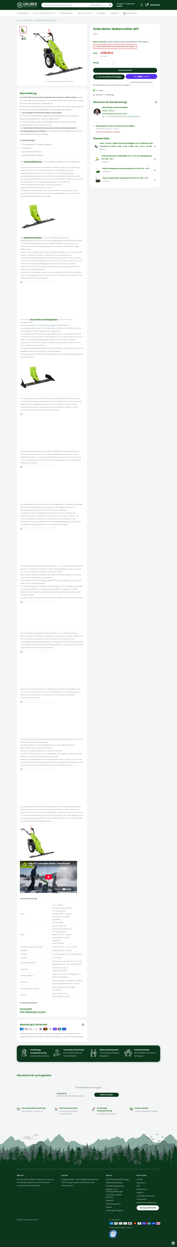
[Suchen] (110, 5)
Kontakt (140, 1179)
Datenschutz (142, 1189)
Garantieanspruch (113, 1204)
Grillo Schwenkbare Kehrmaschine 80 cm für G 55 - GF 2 (126, 168)
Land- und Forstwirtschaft (43, 13)
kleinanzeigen (131, 13)
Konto (119, 6)
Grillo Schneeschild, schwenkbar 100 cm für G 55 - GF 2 (125, 178)
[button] (173, 1243)
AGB (138, 1186)
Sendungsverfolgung (114, 1210)
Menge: (96, 63)
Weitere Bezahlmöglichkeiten (141, 82)
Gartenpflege (22, 13)
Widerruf (140, 1192)
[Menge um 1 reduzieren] (102, 63)
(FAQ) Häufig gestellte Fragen (117, 1179)
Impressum (141, 1182)
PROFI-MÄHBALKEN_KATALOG (33, 1012)
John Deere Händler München (114, 1196)
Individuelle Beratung (114, 1182)
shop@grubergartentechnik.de (114, 113)
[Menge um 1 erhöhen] (113, 63)
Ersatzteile (101, 13)
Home (19, 20)
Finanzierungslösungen (115, 1186)
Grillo (95, 34)
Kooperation (142, 1199)
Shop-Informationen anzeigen (108, 132)
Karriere (109, 1207)
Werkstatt (109, 1200)
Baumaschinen (66, 13)
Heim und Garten (84, 13)
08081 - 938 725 (108, 110)
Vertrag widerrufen (148, 1208)
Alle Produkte (28, 20)
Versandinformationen (146, 1196)
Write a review (106, 1095)
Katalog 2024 (26, 1009)
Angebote (115, 13)
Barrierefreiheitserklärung (146, 1202)
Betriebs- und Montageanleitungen (114, 1190)
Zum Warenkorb (125, 70)
